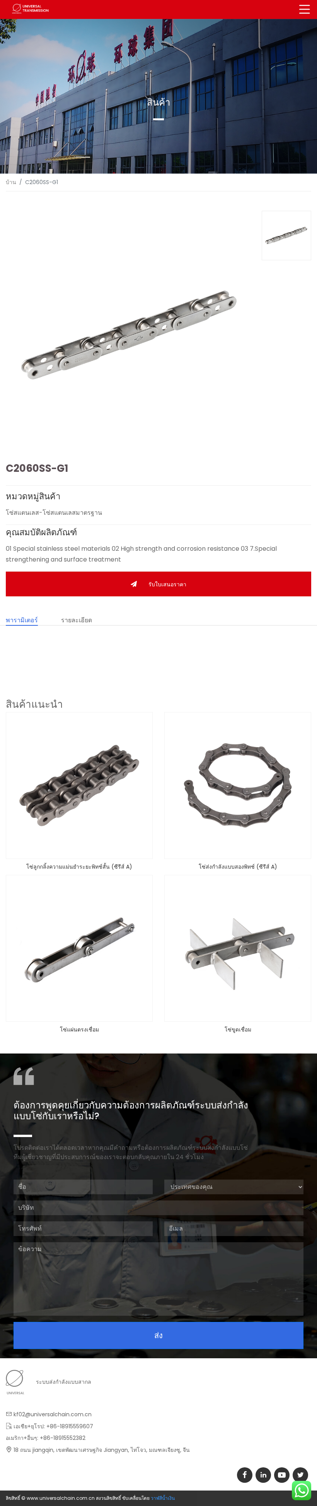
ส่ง (158, 1335)
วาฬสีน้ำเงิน (163, 1498)
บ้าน (11, 182)
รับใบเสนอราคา (167, 584)
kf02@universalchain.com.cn (53, 1414)
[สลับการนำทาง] (304, 9)
